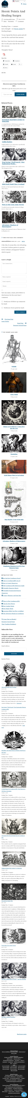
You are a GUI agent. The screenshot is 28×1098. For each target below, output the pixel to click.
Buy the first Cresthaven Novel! (12, 578)
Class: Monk (14, 394)
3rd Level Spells (5, 1067)
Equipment (10, 1061)
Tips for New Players (9, 604)
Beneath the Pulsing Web (7, 901)
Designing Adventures (17, 1088)
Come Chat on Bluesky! (9, 619)
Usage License (22, 1051)
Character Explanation (18, 1057)
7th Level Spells (13, 1069)
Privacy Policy (14, 1053)
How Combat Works (8, 606)
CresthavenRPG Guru (9, 19)
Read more (19, 703)
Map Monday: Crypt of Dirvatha (14, 519)
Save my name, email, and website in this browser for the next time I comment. (13, 295)
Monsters (18, 1091)
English (17, 1)
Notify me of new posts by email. (14, 308)
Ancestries (17, 1060)
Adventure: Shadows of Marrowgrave (14, 541)
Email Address (5, 646)
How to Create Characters (10, 583)
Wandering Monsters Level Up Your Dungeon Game (14, 567)
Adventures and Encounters (14, 1093)
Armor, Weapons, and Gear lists (12, 595)
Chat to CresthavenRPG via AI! (11, 581)
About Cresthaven (14, 1050)
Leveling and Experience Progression (14, 1081)
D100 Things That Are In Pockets (14, 475)
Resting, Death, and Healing (10, 1079)
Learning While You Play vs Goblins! (13, 611)
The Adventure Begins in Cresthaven (13, 613)
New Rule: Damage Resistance (8, 1017)
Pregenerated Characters (8, 1060)
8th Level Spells (21, 1069)
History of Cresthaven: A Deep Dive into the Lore (14, 427)
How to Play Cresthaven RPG (11, 601)
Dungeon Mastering (14, 1084)
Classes (22, 1060)
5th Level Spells (21, 1067)
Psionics (15, 1063)
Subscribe (20, 94)
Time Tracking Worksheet (9, 624)
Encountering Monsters (15, 1078)
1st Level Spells (13, 1066)
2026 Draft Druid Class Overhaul (9, 687)
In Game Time (6, 1078)
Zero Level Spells (5, 1066)
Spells (14, 1065)
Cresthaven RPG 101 (9, 1075)
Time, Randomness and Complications (13, 1086)
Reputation (14, 454)
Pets (11, 1063)
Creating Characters (14, 1056)
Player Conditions (8, 1088)
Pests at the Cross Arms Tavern (9, 945)
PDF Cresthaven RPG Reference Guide (13, 586)
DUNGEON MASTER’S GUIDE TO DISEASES (12, 868)
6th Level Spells (5, 1069)
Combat (22, 1078)
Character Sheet (17, 1058)
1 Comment (21, 21)
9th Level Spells (14, 1070)
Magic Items (4, 1091)
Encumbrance (19, 1076)
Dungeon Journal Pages (8, 622)
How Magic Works (8, 608)
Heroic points (18, 29)
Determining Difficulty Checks (18, 1085)
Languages (5, 1061)
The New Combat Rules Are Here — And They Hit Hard (14, 979)
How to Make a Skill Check (10, 1076)
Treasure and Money (18, 1090)
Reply (23, 241)
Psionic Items (11, 1091)
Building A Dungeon (8, 1090)
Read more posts (21, 1034)
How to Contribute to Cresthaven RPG (10, 1051)
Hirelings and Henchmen (19, 1061)
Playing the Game (14, 1074)
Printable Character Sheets (10, 588)
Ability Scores (9, 1058)
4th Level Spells (13, 1067)
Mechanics (11, 21)
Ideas (5, 21)
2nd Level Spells (21, 1066)
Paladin (14, 366)
